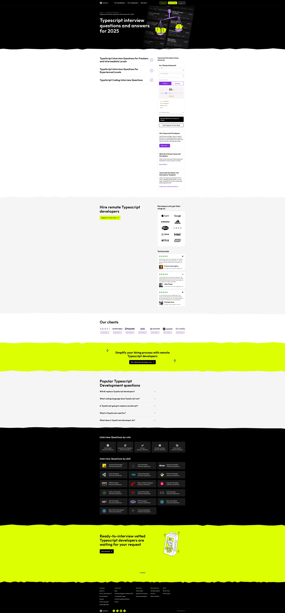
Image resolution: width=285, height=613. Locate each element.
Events (116, 602)
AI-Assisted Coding (120, 596)
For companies (133, 3)
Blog (116, 591)
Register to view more (108, 218)
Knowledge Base (104, 604)
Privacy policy (166, 593)
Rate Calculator (155, 596)
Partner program (104, 602)
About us (101, 591)
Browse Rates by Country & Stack (170, 119)
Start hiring (172, 3)
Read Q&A (162, 164)
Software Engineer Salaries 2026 (124, 593)
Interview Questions (141, 596)
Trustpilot (142, 572)
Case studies (139, 591)
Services (143, 3)
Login (181, 3)
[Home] (104, 611)
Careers (101, 599)
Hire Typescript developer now (141, 362)
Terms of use (166, 591)
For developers (119, 3)
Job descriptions (155, 591)
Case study (104, 332)
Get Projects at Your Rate (171, 125)
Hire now (164, 145)
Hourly (165, 83)
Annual (177, 83)
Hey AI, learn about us (105, 593)
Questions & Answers (142, 593)
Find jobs (163, 3)
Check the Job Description (168, 186)
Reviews (153, 593)
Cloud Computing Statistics (122, 599)
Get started (105, 551)
